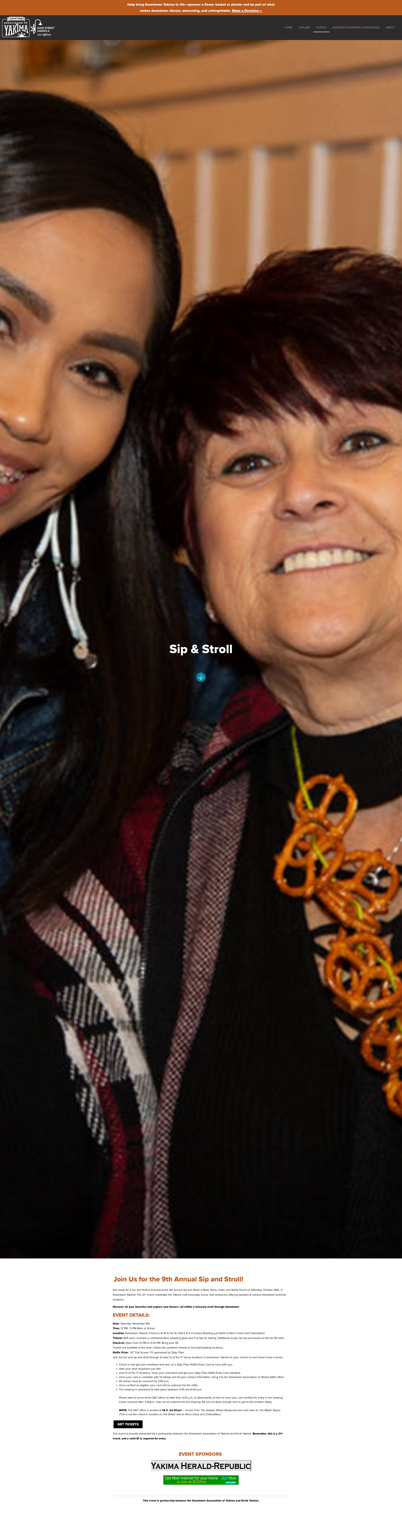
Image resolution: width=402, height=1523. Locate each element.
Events (321, 27)
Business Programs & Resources (356, 27)
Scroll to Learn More (201, 677)
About (390, 27)
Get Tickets (128, 1424)
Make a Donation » (247, 11)
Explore (304, 27)
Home (288, 27)
